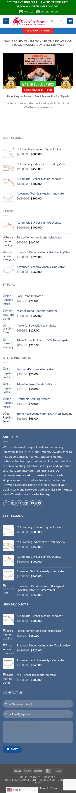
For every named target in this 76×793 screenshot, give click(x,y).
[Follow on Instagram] (13, 503)
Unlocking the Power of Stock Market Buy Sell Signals (38, 96)
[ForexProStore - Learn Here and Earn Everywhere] (29, 21)
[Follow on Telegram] (39, 503)
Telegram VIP (47, 779)
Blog (38, 782)
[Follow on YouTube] (33, 503)
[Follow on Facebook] (6, 503)
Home (23, 777)
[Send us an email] (19, 503)
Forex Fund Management (20, 779)
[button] (6, 21)
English (17, 789)
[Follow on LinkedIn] (26, 503)
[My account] (61, 21)
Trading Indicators (42, 777)
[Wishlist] (52, 21)
